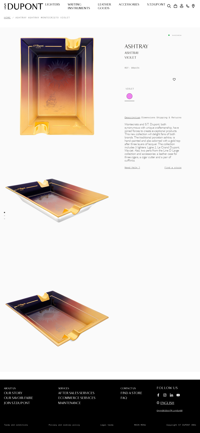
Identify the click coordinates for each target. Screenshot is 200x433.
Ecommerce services (76, 398)
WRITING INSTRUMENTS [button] (79, 6)
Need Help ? (132, 167)
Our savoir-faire (18, 398)
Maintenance (69, 403)
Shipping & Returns (168, 117)
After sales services (76, 393)
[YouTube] (178, 395)
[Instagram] (164, 395)
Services (63, 388)
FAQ (124, 398)
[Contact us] (187, 6)
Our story (13, 393)
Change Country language (169, 410)
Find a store (172, 167)
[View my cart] (175, 6)
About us (10, 388)
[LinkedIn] (171, 395)
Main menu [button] (140, 425)
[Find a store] (193, 6)
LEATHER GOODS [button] (104, 6)
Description (132, 117)
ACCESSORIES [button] (129, 4)
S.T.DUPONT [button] (156, 4)
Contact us (128, 388)
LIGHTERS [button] (52, 4)
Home (7, 17)
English (167, 403)
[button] (169, 6)
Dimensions (148, 117)
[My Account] (181, 6)
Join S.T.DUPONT (17, 403)
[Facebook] (158, 395)
